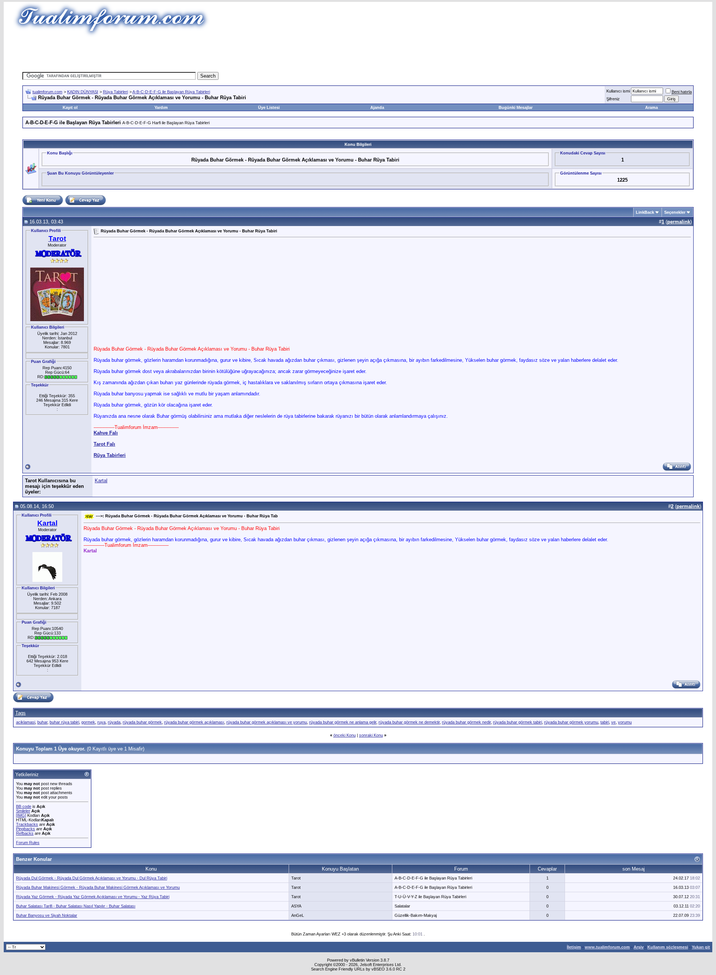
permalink (678, 222)
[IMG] (21, 815)
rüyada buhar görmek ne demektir (409, 722)
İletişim (574, 947)
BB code (23, 806)
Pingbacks (25, 829)
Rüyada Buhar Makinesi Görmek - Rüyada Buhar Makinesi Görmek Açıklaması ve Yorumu (98, 887)
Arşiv (639, 947)
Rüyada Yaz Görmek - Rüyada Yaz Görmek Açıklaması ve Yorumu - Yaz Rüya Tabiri (92, 896)
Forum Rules (28, 842)
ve (613, 722)
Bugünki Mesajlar (516, 107)
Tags (20, 713)
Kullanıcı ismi (618, 91)
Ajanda (377, 107)
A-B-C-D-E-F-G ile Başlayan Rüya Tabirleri (171, 92)
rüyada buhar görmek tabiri (517, 722)
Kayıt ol (70, 107)
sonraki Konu (371, 735)
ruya (101, 722)
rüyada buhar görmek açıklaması (194, 722)
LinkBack (645, 212)
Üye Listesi (269, 107)
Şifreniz (613, 99)
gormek (88, 722)
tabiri (604, 722)
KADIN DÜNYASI (82, 92)
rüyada (114, 722)
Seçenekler (674, 212)
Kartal (101, 480)
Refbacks (25, 833)
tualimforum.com (47, 92)
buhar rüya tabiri (64, 722)
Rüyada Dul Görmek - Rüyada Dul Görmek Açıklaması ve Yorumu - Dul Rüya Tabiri (91, 878)
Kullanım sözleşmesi (667, 947)
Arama (651, 107)
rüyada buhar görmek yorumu (571, 722)
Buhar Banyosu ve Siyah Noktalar (46, 915)
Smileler (23, 811)
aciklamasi (25, 722)
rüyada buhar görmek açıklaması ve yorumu (266, 722)
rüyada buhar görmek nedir (466, 722)
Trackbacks (27, 824)
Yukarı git (701, 947)
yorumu (625, 722)
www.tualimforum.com (607, 947)
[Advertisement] (221, 54)
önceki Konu (344, 735)
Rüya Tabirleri (115, 92)
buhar (42, 722)
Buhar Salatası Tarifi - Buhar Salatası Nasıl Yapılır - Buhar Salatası (75, 906)
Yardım (161, 107)
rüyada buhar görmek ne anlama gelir (342, 722)
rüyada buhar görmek (142, 722)
